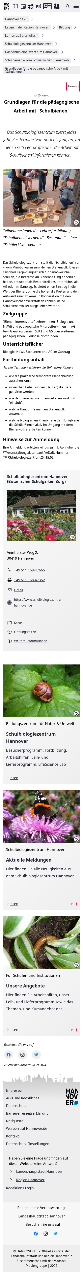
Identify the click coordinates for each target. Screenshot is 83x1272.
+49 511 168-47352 (29, 579)
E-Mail (18, 590)
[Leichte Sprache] (38, 6)
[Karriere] (57, 6)
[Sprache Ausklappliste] (30, 6)
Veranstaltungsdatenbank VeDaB (30, 452)
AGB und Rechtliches (22, 1098)
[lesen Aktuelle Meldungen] (41, 850)
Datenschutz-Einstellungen (27, 1143)
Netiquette (14, 1121)
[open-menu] (76, 6)
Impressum (15, 1090)
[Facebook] (8, 1054)
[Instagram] (22, 1054)
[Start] (7, 6)
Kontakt (12, 1136)
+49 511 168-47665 (29, 570)
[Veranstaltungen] (23, 6)
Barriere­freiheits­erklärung (27, 1113)
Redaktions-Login (20, 1188)
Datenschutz (16, 1105)
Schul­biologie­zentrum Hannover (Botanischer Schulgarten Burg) (37, 479)
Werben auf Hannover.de (26, 1128)
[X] (36, 1054)
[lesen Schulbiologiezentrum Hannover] (41, 724)
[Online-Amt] (47, 6)
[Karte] (15, 6)
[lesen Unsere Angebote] (41, 976)
